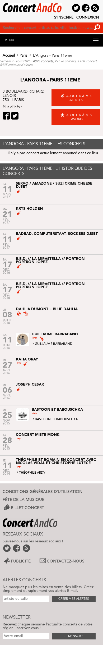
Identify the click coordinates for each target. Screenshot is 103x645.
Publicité (21, 561)
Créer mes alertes (73, 599)
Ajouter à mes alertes (79, 98)
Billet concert (27, 508)
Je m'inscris (73, 636)
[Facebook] (6, 116)
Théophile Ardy (32, 472)
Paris (23, 55)
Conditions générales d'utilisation (42, 492)
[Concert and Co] (51, 6)
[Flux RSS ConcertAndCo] (27, 548)
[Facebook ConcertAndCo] (17, 548)
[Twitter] (14, 116)
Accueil (9, 55)
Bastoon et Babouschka (56, 419)
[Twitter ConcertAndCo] (7, 548)
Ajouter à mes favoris (79, 117)
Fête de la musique (23, 500)
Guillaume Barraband (53, 344)
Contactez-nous (66, 561)
